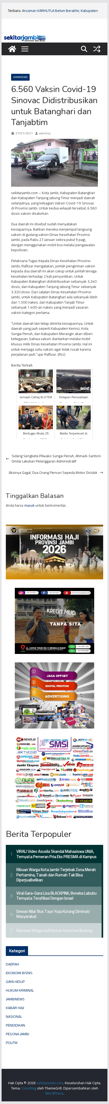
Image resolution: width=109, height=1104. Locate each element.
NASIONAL (14, 1016)
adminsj (45, 133)
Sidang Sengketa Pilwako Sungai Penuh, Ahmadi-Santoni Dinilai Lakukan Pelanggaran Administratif (56, 458)
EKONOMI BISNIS (19, 972)
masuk (29, 505)
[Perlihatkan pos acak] (96, 49)
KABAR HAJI (15, 1007)
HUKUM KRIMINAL (20, 990)
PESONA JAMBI (17, 1033)
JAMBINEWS (20, 77)
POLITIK (12, 1042)
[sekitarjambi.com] (54, 36)
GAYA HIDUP (15, 981)
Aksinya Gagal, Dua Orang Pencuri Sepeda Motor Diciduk (53, 472)
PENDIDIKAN (15, 1025)
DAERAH (12, 964)
